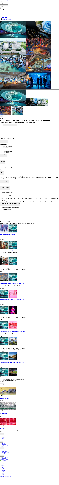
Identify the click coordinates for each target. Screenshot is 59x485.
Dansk (3, 465)
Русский (3, 473)
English (3, 463)
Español (3, 467)
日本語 (3, 471)
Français (3, 468)
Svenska (3, 474)
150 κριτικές (3, 117)
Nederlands (3, 470)
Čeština (3, 464)
